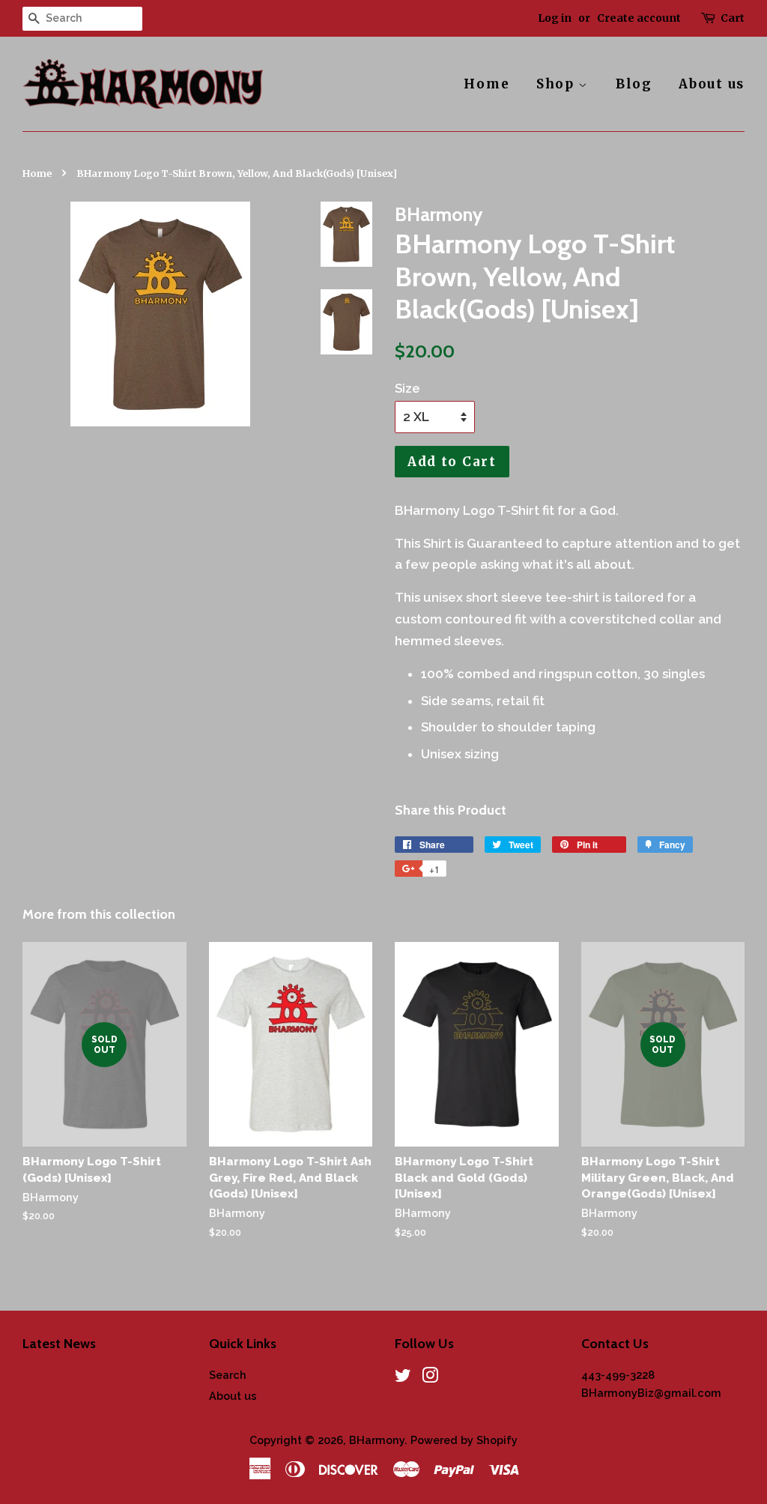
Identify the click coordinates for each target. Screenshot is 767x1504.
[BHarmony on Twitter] (403, 1377)
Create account (639, 18)
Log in (555, 18)
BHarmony (376, 1440)
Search (227, 1374)
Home (486, 84)
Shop (557, 84)
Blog (634, 84)
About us (712, 84)
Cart (733, 18)
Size (407, 388)
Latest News (59, 1343)
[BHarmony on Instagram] (430, 1377)
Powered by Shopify (464, 1440)
